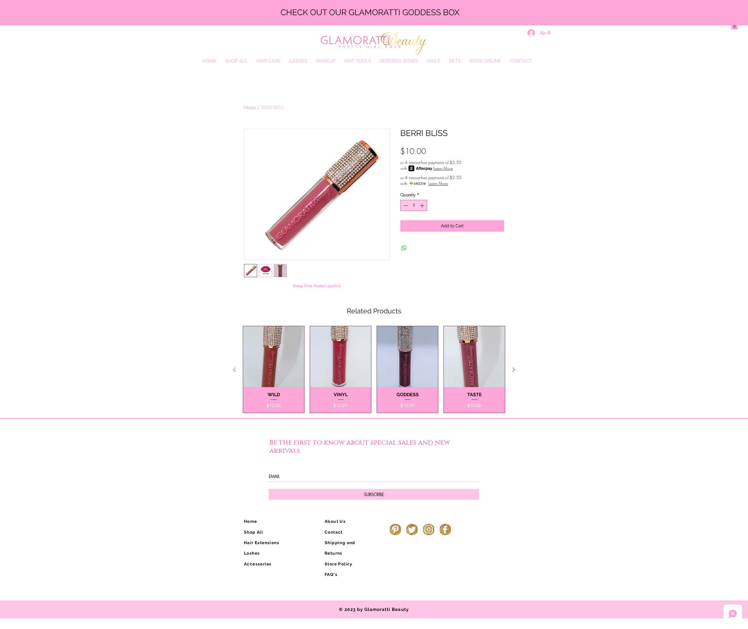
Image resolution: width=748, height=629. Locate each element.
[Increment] (423, 205)
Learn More (443, 168)
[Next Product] (513, 369)
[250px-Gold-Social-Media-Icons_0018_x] (395, 529)
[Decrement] (405, 205)
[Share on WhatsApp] (404, 247)
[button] (734, 25)
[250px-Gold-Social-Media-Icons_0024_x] (428, 529)
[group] (374, 369)
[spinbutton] (414, 205)
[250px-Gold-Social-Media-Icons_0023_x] (412, 529)
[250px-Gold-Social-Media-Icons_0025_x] (445, 529)
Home (250, 107)
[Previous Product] (234, 369)
